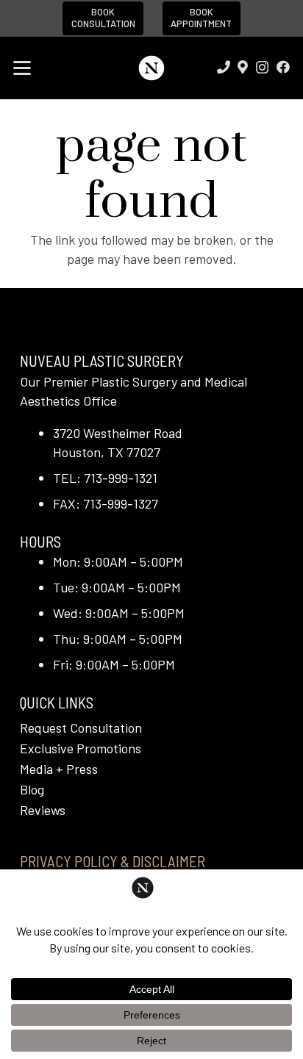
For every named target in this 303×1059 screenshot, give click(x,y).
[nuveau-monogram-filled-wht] (151, 68)
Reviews (42, 810)
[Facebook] (283, 66)
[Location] (243, 66)
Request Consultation (81, 727)
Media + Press (59, 769)
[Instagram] (262, 67)
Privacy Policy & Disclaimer (112, 861)
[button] (22, 68)
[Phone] (223, 66)
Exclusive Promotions (80, 748)
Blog (32, 789)
